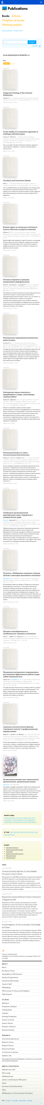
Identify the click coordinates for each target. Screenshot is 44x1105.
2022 (29, 832)
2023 (25, 832)
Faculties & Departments (10, 977)
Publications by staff (8, 1070)
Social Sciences (10, 858)
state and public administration (27, 822)
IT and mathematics (18, 820)
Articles (16, 16)
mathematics (8, 822)
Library (4, 1083)
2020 (36, 832)
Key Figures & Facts (8, 971)
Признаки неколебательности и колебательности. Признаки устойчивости (19, 632)
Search (32, 42)
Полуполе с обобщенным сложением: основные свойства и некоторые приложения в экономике (21, 574)
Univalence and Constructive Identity (17, 180)
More (13, 835)
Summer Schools (7, 1023)
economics (19, 818)
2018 (9, 835)
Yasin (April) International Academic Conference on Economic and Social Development (22, 1060)
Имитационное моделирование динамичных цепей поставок (20, 339)
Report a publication (7, 30)
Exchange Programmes (9, 1016)
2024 (22, 832)
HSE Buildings (6, 987)
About (5, 964)
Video (4, 1090)
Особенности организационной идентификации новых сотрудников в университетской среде (18, 515)
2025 (18, 832)
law (25, 820)
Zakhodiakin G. (15, 679)
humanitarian (8, 820)
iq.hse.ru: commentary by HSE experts (14, 1080)
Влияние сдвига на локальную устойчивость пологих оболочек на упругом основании (20, 228)
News (4, 865)
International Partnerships (10, 981)
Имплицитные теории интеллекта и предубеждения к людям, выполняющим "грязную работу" (18, 394)
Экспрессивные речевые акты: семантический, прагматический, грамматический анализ (21, 780)
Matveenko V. (7, 578)
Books (5, 16)
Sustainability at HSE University (12, 974)
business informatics (10, 818)
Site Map (29, 1100)
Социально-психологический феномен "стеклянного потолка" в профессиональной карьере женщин (20, 729)
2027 (11, 832)
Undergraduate (7, 1010)
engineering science (29, 818)
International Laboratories (10, 1039)
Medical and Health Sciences (14, 854)
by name (5, 63)
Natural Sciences (11, 856)
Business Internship (8, 1030)
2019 (5, 835)
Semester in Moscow (9, 1027)
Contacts (8, 1100)
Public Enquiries (7, 994)
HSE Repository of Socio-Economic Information (17, 1093)
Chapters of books (13, 20)
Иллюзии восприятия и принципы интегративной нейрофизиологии (16, 280)
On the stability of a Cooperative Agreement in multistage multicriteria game (20, 133)
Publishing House (7, 1076)
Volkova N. (6, 520)
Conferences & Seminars (10, 1052)
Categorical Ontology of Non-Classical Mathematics (17, 94)
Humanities (9, 852)
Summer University (8, 1020)
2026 (15, 832)
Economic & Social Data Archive (12, 1086)
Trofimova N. (6, 784)
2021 (32, 832)
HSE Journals (6, 1073)
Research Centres (8, 1042)
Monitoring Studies (8, 1049)
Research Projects (8, 1045)
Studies (5, 1000)
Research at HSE (18, 30)
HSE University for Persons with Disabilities (15, 991)
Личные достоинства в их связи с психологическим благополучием (16, 454)
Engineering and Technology (14, 850)
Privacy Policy (22, 1100)
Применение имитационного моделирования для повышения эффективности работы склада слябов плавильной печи (21, 674)
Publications (18, 8)
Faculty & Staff (7, 984)
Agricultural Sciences (12, 847)
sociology (15, 822)
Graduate (5, 1013)
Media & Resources (10, 1066)
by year (13, 63)
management (31, 820)
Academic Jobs (6, 1056)
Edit (41, 1103)
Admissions (5, 1003)
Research (6, 1035)
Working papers (12, 24)
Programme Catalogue (9, 1006)
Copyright (15, 1100)
